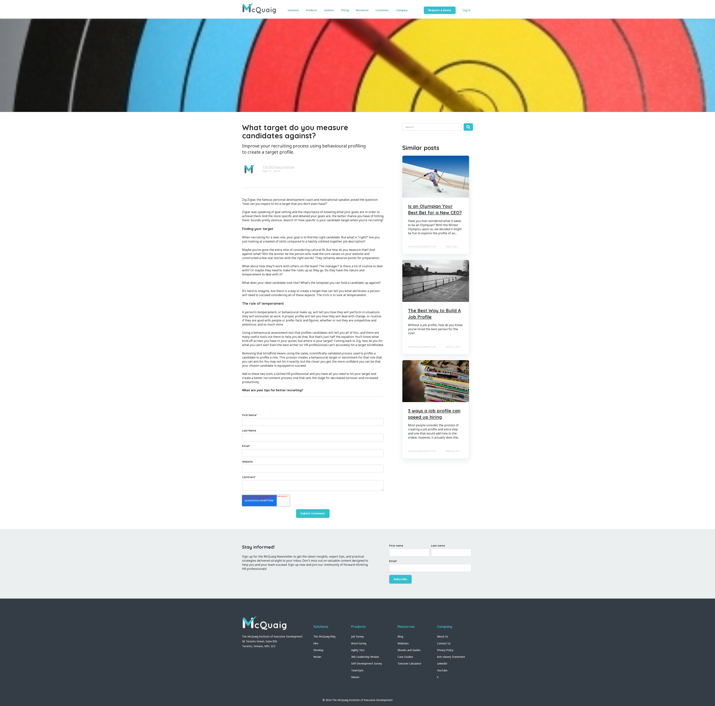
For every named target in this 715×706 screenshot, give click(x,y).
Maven (355, 677)
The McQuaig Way (324, 636)
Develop (318, 650)
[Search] (468, 127)
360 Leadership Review (365, 656)
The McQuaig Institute (278, 167)
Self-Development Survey (366, 663)
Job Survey (357, 636)
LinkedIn (442, 663)
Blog (400, 636)
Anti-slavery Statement (451, 656)
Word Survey (358, 643)
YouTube (442, 670)
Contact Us (444, 643)
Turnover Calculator (409, 663)
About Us (442, 636)
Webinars (403, 643)
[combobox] (432, 127)
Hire (315, 643)
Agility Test (358, 650)
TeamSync (357, 670)
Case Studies (405, 656)
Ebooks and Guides (409, 650)
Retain (317, 656)
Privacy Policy (445, 650)
